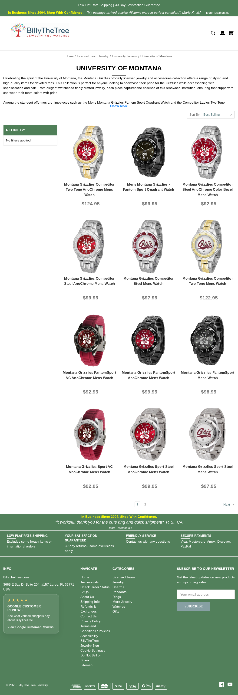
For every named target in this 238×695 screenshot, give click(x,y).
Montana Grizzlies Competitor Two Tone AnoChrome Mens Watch (89, 189)
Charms (118, 587)
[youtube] (230, 684)
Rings (116, 597)
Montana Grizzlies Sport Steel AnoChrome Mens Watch (148, 469)
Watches (118, 606)
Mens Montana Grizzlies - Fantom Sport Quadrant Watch (148, 187)
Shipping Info (90, 601)
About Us (87, 597)
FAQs (84, 592)
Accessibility (89, 636)
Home (84, 577)
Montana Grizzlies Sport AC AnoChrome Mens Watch (89, 469)
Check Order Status (94, 587)
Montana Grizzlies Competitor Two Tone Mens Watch (207, 281)
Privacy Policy (90, 621)
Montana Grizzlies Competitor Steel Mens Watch (148, 281)
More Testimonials (217, 12)
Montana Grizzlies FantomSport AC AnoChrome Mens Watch (89, 375)
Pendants (119, 592)
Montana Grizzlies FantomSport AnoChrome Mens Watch (148, 375)
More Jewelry (122, 601)
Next (227, 504)
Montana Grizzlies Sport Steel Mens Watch (207, 469)
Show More (119, 106)
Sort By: (195, 114)
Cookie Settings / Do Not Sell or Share (92, 655)
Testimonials (89, 582)
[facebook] (221, 684)
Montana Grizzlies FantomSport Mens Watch (207, 375)
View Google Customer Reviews (30, 627)
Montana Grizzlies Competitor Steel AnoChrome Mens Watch (89, 281)
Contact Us (88, 616)
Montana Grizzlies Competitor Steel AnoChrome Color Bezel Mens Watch (207, 189)
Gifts (115, 611)
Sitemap (86, 665)
